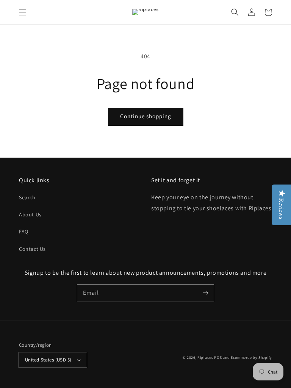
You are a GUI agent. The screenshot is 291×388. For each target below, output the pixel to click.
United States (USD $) (48, 360)
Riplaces (205, 357)
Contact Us (32, 249)
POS (218, 357)
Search (27, 197)
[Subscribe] (205, 293)
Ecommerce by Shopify (251, 357)
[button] (22, 12)
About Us (30, 214)
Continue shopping (145, 116)
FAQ (23, 231)
